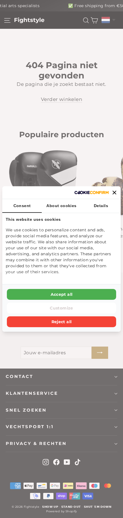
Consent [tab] (22, 205)
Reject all (61, 321)
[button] (114, 192)
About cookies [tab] (61, 205)
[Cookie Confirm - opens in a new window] (91, 192)
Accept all (62, 294)
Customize (61, 308)
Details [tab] (101, 205)
